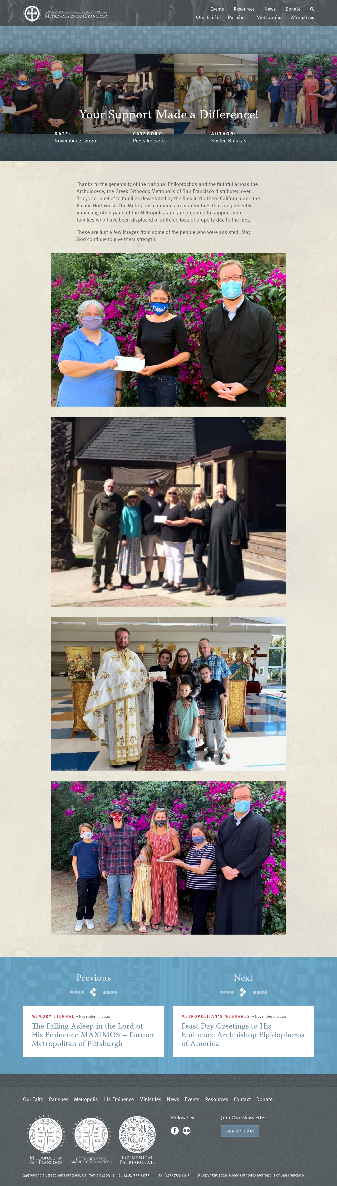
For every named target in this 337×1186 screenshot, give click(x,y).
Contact (242, 1099)
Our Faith (207, 17)
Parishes (237, 17)
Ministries (302, 17)
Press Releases (150, 140)
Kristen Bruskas (228, 140)
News (270, 8)
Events (217, 8)
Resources (244, 8)
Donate (293, 8)
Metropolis (268, 17)
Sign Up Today (240, 1131)
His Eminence (118, 1099)
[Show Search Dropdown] (312, 8)
